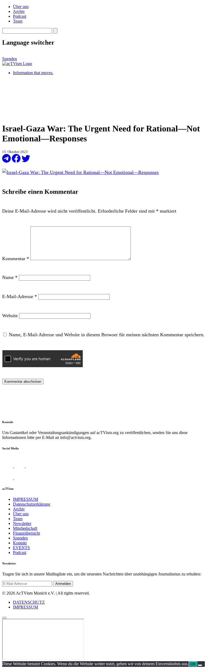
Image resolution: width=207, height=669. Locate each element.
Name (10, 277)
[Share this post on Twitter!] (26, 161)
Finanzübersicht (26, 533)
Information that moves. (33, 72)
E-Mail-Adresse (19, 296)
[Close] (4, 617)
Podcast (19, 16)
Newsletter (22, 523)
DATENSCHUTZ (29, 602)
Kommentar (15, 258)
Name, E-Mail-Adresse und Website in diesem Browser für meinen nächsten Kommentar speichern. (107, 334)
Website (10, 315)
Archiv (19, 11)
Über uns (21, 6)
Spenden (9, 58)
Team (17, 21)
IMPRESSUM (25, 499)
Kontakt (20, 543)
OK (193, 664)
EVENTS (21, 547)
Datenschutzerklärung (31, 504)
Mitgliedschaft (25, 528)
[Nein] (200, 665)
